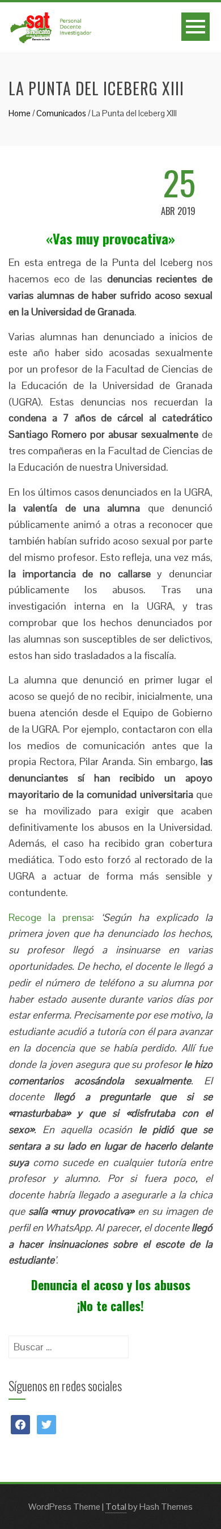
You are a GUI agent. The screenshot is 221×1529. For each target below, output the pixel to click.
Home (19, 113)
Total (115, 1507)
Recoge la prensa (50, 917)
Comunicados (61, 113)
